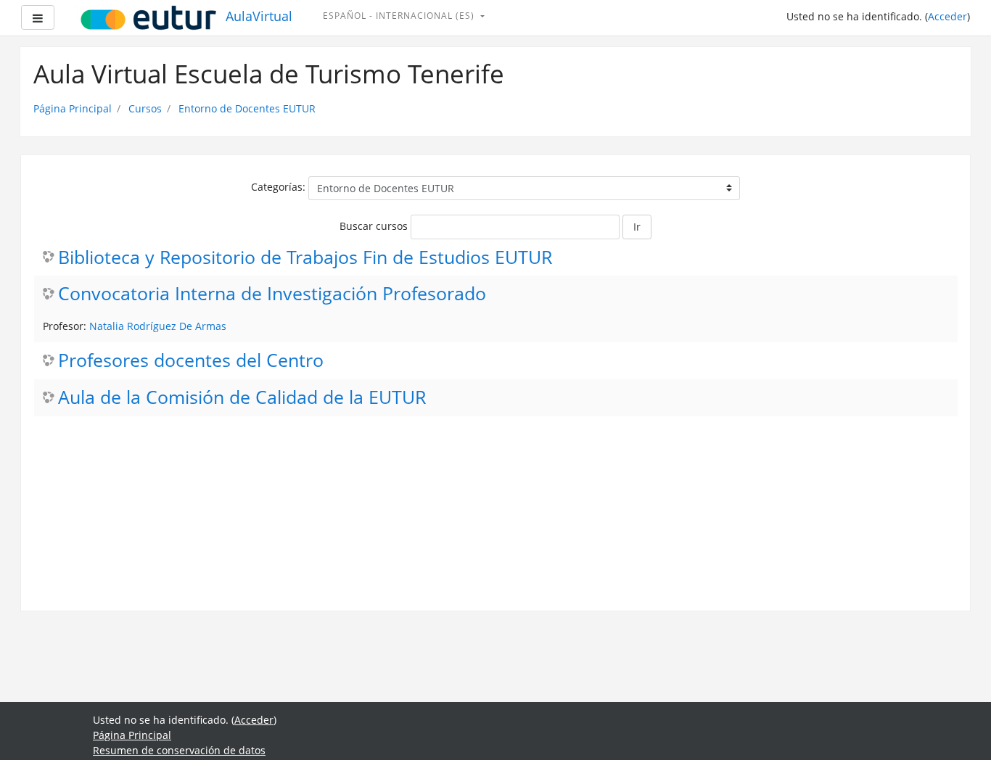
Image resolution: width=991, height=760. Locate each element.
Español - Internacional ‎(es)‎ (400, 15)
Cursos (145, 108)
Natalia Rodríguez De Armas (157, 326)
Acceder (947, 16)
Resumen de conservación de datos (179, 750)
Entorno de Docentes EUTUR (247, 108)
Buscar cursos (374, 226)
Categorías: (278, 187)
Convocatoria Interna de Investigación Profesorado (272, 294)
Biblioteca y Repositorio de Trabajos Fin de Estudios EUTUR (305, 258)
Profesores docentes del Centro (191, 361)
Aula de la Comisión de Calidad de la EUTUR (242, 398)
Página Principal (72, 108)
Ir (637, 227)
